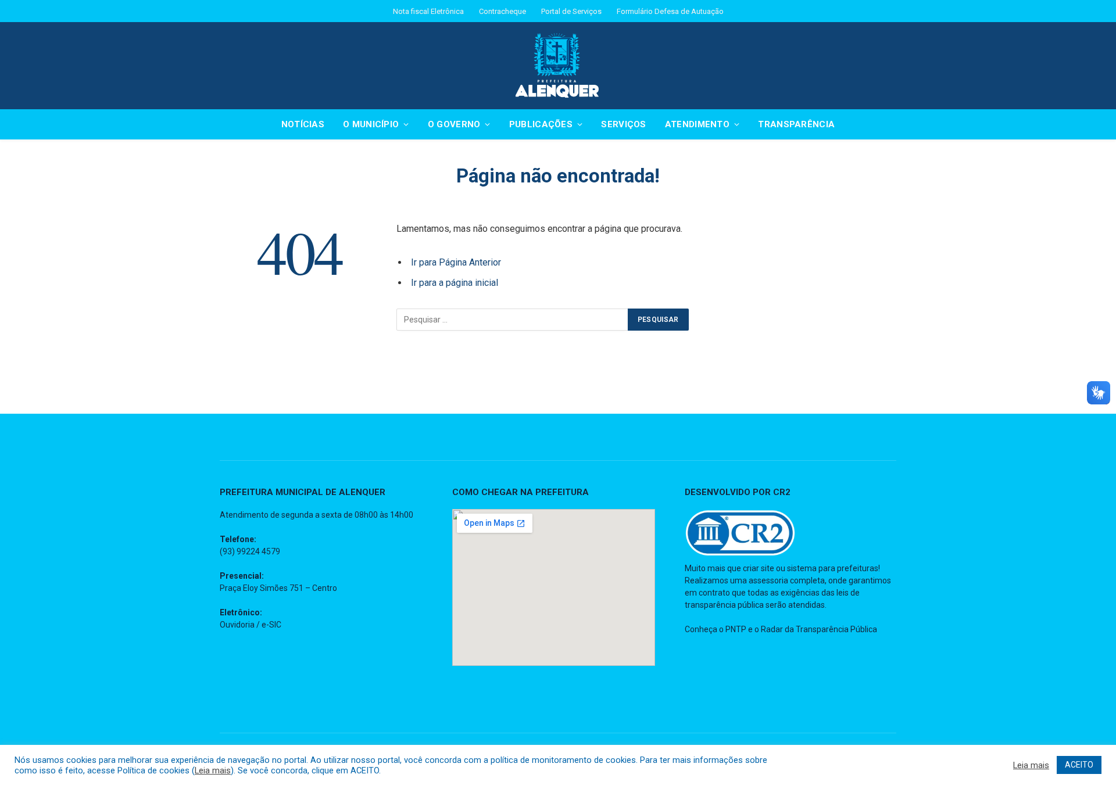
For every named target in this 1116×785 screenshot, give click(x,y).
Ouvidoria (237, 624)
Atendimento (697, 124)
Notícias (302, 124)
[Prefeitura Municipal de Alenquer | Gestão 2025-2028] (558, 65)
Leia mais (213, 770)
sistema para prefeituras (832, 568)
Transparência (796, 124)
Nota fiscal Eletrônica (428, 11)
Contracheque (502, 11)
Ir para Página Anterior (456, 262)
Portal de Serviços (571, 11)
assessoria (768, 580)
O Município (371, 124)
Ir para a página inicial (454, 282)
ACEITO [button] (1079, 764)
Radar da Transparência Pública (819, 629)
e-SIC (271, 624)
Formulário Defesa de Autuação (670, 11)
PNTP (735, 629)
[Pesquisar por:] (512, 320)
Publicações (541, 124)
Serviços (623, 124)
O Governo (454, 124)
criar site (758, 568)
